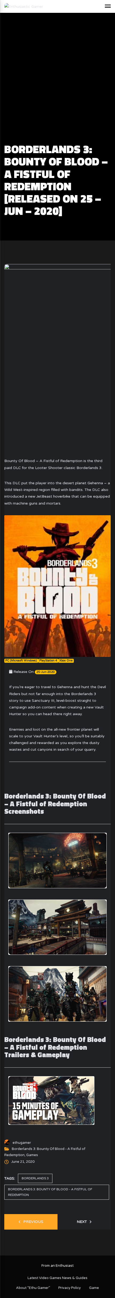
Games (32, 1155)
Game (94, 1288)
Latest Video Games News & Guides (57, 1278)
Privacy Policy (69, 1288)
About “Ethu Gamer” (33, 1288)
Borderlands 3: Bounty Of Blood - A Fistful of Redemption (50, 1192)
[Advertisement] (57, 83)
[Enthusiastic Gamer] (23, 6)
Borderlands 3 (35, 1178)
